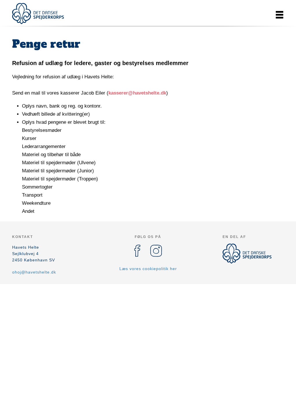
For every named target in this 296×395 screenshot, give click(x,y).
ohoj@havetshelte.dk (34, 272)
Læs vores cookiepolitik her (148, 268)
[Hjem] (38, 13)
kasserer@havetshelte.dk (137, 93)
